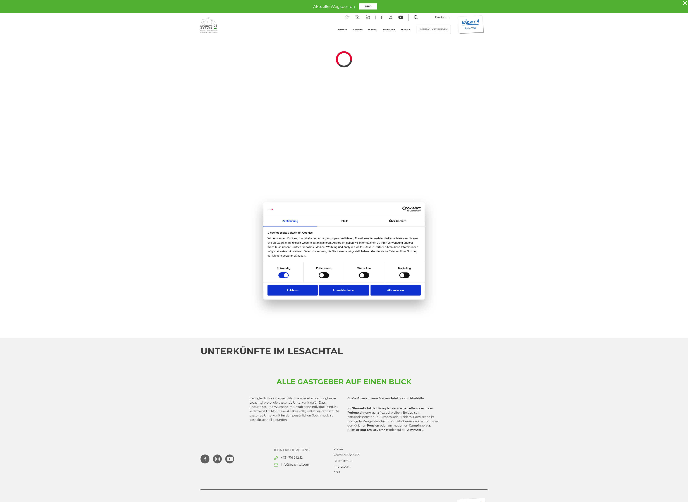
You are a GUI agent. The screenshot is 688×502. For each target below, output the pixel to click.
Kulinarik (389, 29)
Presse (338, 449)
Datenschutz (343, 461)
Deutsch (441, 17)
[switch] (324, 275)
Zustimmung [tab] (290, 220)
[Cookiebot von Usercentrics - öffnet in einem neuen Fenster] (405, 209)
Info (368, 6)
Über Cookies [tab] (397, 220)
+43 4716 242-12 (292, 457)
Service (405, 29)
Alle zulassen (395, 290)
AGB (337, 472)
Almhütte (414, 430)
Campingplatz (419, 425)
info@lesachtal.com (295, 464)
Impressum (342, 466)
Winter (372, 29)
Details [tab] (344, 220)
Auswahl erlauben (344, 290)
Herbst (342, 29)
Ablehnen (292, 290)
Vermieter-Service (346, 455)
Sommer (357, 29)
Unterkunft (433, 29)
